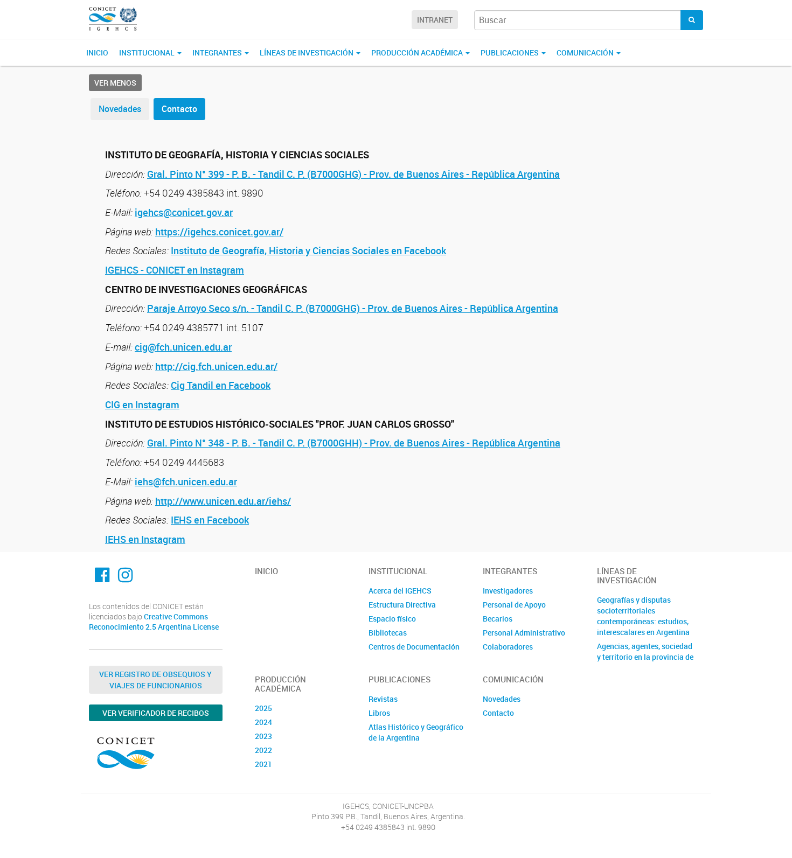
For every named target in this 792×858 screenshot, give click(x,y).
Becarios (497, 618)
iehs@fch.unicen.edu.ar (186, 481)
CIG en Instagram (142, 404)
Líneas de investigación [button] (307, 52)
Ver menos (115, 83)
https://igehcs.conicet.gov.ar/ (219, 231)
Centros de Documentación (414, 646)
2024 (263, 722)
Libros (379, 713)
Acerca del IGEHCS (400, 590)
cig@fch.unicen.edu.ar (183, 346)
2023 (263, 736)
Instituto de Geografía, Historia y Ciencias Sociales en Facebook (308, 250)
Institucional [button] (147, 52)
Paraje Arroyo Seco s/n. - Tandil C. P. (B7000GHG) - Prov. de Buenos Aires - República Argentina (352, 308)
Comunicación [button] (586, 52)
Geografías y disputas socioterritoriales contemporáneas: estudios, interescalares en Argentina (643, 616)
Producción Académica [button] (417, 52)
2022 (263, 750)
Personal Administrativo (524, 632)
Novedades (120, 109)
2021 (263, 764)
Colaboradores (508, 646)
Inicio (97, 52)
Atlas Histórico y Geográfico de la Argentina (416, 732)
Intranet (435, 20)
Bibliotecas (388, 632)
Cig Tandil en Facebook (220, 385)
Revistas (383, 699)
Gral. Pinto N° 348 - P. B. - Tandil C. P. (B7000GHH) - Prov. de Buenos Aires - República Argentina (353, 442)
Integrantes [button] (218, 52)
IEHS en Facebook (210, 519)
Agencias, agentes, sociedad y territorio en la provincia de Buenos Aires (645, 657)
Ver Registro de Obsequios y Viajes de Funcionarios (155, 679)
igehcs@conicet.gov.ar (184, 212)
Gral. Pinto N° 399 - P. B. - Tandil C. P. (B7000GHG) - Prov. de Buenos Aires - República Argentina (353, 174)
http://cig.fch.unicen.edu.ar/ (216, 366)
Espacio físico (392, 618)
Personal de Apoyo (514, 604)
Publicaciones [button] (510, 52)
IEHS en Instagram (145, 539)
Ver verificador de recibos (155, 713)
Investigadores (508, 590)
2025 (263, 708)
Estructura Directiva (402, 604)
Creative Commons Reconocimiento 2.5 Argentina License (154, 622)
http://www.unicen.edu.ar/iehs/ (223, 500)
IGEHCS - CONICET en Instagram (174, 269)
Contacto (179, 109)
